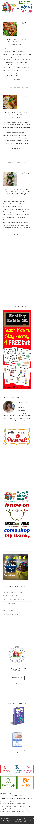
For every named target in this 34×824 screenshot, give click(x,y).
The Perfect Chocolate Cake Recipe (15, 596)
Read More (24, 421)
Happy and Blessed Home (17, 7)
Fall (6, 160)
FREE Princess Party (10, 603)
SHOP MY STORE (17, 683)
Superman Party (8, 607)
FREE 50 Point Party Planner (13, 592)
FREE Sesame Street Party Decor (14, 600)
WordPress (18, 821)
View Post (17, 79)
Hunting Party (8, 611)
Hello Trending (19, 820)
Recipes (25, 87)
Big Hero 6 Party (9, 618)
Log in (26, 821)
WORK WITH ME (17, 677)
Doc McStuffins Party (10, 614)
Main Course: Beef (13, 87)
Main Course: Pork (13, 242)
